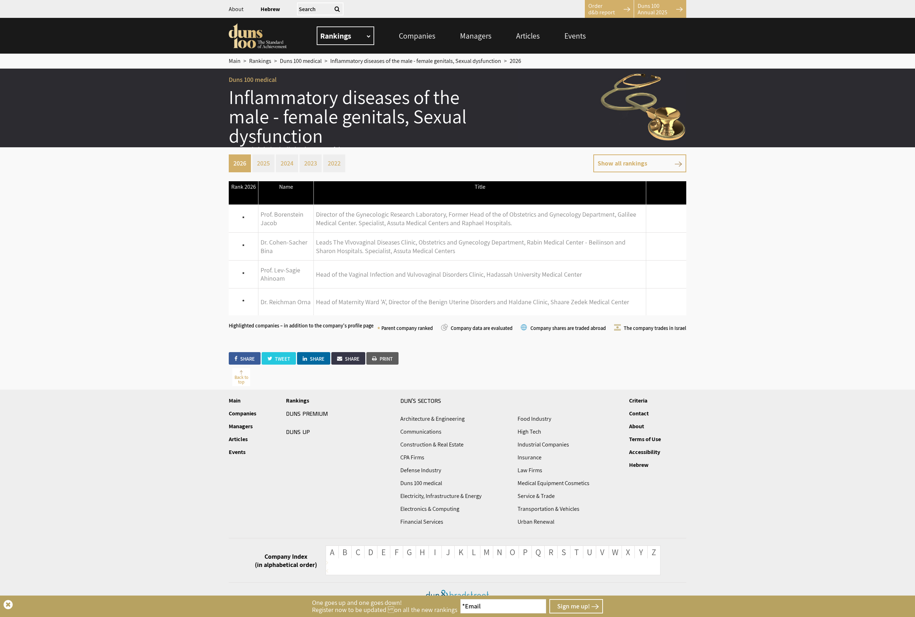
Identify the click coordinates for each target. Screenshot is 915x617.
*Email (471, 606)
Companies (417, 36)
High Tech (529, 431)
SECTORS (420, 400)
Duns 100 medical (421, 483)
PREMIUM (307, 413)
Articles (528, 36)
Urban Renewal (536, 521)
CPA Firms (412, 457)
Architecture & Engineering (432, 419)
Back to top (241, 379)
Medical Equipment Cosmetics (553, 483)
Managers (475, 36)
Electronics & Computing (429, 509)
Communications (420, 431)
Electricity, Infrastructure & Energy (440, 496)
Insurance (529, 457)
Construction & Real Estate (432, 444)
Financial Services (421, 521)
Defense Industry (420, 470)
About (236, 9)
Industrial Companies (543, 444)
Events (575, 36)
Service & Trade (536, 496)
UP (298, 431)
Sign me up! (573, 606)
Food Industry (534, 419)
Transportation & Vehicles (548, 509)
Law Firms (530, 470)
